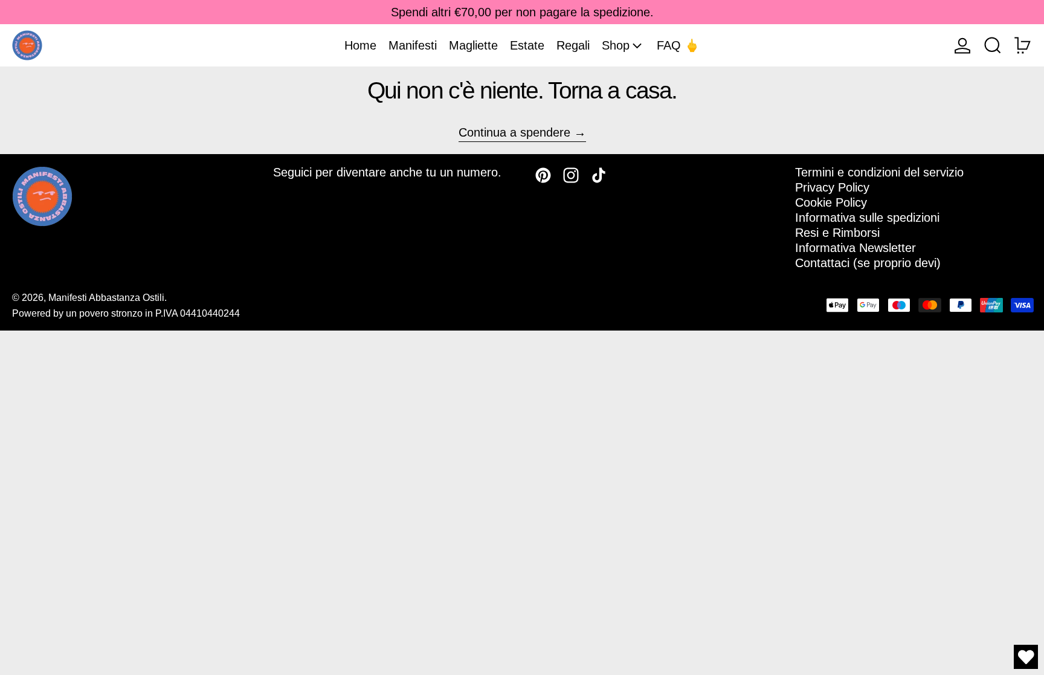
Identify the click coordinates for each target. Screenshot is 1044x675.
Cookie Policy (831, 202)
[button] (993, 45)
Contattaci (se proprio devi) (868, 263)
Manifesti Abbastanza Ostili (106, 297)
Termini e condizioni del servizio (879, 172)
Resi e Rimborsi (837, 232)
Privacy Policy (832, 187)
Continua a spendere (514, 132)
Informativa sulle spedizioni (867, 217)
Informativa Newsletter (855, 247)
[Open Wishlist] (1026, 657)
